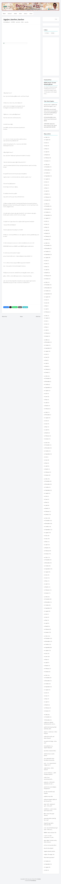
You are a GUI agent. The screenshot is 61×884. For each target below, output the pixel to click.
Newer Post (4, 316)
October (47, 172)
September (47, 176)
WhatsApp (15, 307)
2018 (46, 412)
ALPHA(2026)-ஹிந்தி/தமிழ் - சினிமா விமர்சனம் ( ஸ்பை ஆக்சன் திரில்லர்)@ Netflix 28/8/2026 (50, 125)
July (46, 142)
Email (20, 307)
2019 (46, 376)
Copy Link (25, 307)
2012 (46, 636)
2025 (46, 164)
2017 (46, 442)
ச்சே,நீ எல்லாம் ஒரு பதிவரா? (49, 857)
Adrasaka (39, 879)
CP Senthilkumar (32, 880)
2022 (46, 282)
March (46, 154)
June (46, 145)
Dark (56, 19)
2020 (46, 339)
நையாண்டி (26, 22)
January (47, 160)
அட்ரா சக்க (30, 879)
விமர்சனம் (10, 13)
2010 (46, 714)
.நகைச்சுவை (18, 22)
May (46, 148)
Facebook (6, 307)
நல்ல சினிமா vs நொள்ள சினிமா (50, 750)
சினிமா (22, 22)
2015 (46, 518)
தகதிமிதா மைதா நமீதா (48, 796)
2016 (46, 478)
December (47, 166)
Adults (15, 13)
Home (4, 13)
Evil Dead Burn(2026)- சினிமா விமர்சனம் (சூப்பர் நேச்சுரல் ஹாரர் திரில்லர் (50, 119)
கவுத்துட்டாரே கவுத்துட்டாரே (49, 854)
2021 (46, 315)
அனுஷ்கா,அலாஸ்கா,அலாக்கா (13, 19)
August (46, 139)
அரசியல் (25, 13)
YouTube (52, 33)
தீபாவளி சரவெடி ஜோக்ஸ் (48, 848)
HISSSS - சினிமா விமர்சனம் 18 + (50, 832)
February (47, 157)
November (47, 169)
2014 (46, 557)
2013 (46, 596)
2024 (46, 203)
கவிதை (30, 13)
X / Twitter (47, 33)
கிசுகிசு (20, 13)
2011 (46, 675)
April (46, 151)
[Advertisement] (21, 32)
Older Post (38, 316)
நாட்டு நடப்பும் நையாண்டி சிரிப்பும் (50, 845)
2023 (46, 243)
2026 (46, 137)
